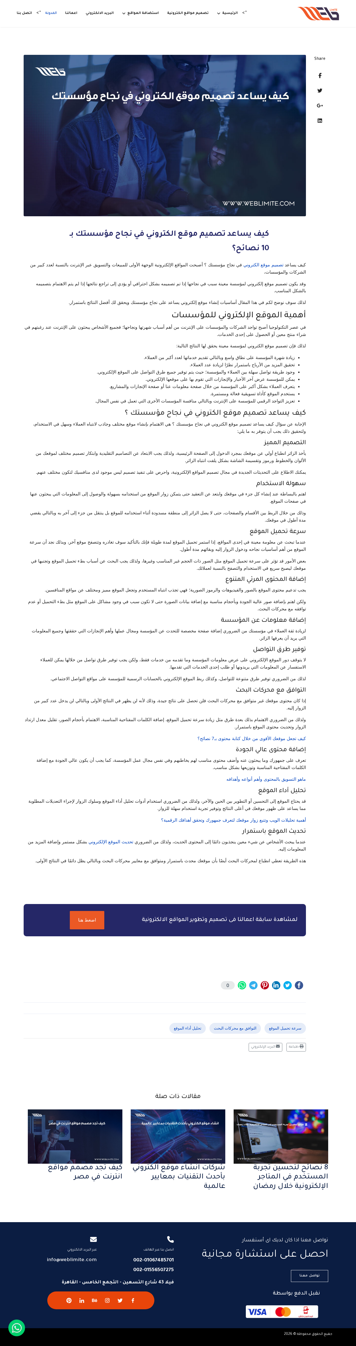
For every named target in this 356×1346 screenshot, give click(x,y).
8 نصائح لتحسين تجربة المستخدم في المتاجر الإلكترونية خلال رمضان (290, 1177)
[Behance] (94, 1300)
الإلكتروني (97, 841)
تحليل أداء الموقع (187, 1028)
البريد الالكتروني (100, 13)
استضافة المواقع (143, 13)
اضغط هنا (87, 920)
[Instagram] (107, 1300)
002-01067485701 (153, 1260)
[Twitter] (319, 91)
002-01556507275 (153, 1270)
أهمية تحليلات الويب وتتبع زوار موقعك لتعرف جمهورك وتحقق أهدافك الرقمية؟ (233, 820)
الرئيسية (230, 13)
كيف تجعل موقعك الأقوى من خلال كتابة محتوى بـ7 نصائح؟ (251, 738)
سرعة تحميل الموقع (285, 1028)
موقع (265, 264)
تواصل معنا (310, 1276)
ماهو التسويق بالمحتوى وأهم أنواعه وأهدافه (266, 779)
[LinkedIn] (320, 121)
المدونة (51, 13)
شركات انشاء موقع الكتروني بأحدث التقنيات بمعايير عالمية (178, 1177)
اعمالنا (71, 13)
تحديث (127, 841)
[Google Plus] (320, 106)
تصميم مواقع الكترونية (188, 13)
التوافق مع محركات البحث (235, 1028)
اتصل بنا (24, 13)
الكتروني (251, 264)
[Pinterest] (69, 1300)
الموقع (114, 841)
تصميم (277, 264)
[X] (120, 1300)
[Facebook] (320, 75)
